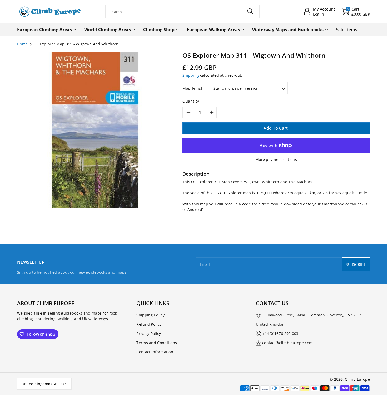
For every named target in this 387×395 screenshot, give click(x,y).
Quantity (190, 101)
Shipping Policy (150, 314)
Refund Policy (148, 324)
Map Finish (193, 88)
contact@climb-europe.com (287, 342)
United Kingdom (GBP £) (43, 383)
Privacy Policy (148, 333)
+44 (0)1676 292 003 (280, 333)
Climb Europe (357, 379)
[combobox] (182, 11)
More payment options (276, 159)
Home (22, 43)
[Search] (250, 11)
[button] (356, 11)
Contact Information (154, 351)
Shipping (190, 75)
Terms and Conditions (156, 342)
